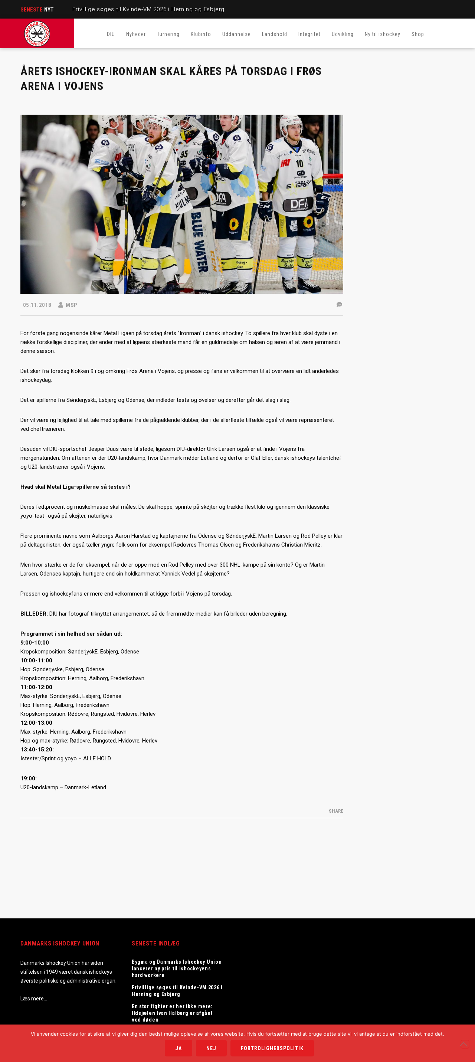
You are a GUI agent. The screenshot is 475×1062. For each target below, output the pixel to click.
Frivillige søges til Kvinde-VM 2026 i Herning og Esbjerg (148, 9)
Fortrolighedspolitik (272, 1048)
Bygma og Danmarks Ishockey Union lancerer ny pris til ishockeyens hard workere (177, 968)
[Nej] (465, 1044)
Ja (178, 1048)
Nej (211, 1048)
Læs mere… (33, 999)
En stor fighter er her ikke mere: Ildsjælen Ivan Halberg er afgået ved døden (172, 1013)
